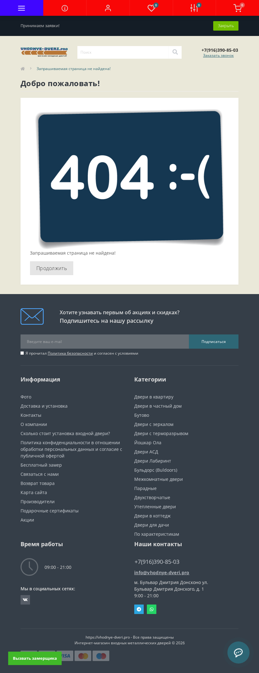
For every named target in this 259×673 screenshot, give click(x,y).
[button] (108, 8)
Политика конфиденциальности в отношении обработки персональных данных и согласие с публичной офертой (71, 449)
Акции (27, 520)
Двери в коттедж (152, 516)
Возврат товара (38, 483)
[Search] (175, 52)
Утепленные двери (155, 507)
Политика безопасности (70, 353)
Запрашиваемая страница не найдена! (74, 68)
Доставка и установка (44, 406)
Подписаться (214, 341)
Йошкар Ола (147, 443)
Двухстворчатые (152, 497)
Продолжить (51, 268)
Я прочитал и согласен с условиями (82, 353)
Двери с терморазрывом (161, 433)
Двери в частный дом (158, 406)
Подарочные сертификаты (50, 511)
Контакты (31, 415)
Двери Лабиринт (152, 461)
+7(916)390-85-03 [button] (157, 561)
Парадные (145, 488)
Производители (38, 502)
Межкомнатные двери (158, 479)
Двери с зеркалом (153, 424)
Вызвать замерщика (34, 658)
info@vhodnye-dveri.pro (162, 573)
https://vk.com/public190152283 (25, 600)
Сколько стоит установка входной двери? (65, 433)
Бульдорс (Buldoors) (155, 470)
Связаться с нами (40, 474)
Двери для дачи (151, 525)
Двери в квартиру (153, 397)
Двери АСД (146, 452)
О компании (34, 424)
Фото (26, 397)
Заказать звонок (218, 55)
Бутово (141, 415)
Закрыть (226, 25)
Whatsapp (151, 609)
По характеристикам (156, 534)
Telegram (139, 609)
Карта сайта (34, 492)
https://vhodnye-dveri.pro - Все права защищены (130, 637)
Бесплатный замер (41, 465)
